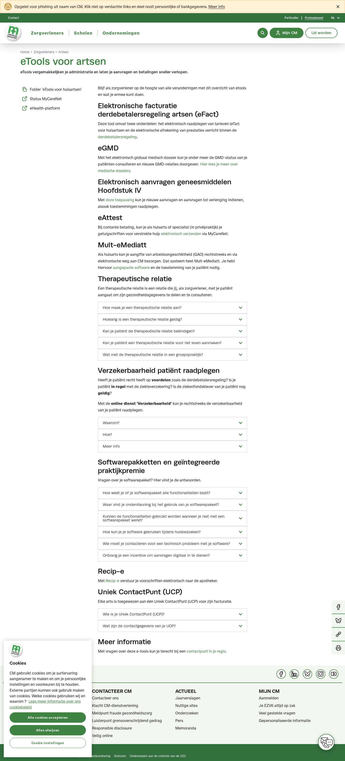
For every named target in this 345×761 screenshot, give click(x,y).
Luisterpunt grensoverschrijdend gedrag (127, 720)
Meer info (216, 6)
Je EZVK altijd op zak (277, 705)
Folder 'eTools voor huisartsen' (56, 89)
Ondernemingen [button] (121, 33)
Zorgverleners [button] (47, 33)
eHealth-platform (45, 108)
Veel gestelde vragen (277, 713)
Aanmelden (269, 698)
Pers (179, 720)
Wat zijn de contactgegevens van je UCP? (139, 626)
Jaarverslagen (187, 698)
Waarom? (111, 423)
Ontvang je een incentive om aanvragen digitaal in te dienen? (156, 555)
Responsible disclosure (112, 728)
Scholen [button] (83, 33)
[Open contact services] (326, 742)
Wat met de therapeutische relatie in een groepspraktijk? (153, 355)
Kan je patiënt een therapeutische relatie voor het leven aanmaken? (162, 343)
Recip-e (112, 580)
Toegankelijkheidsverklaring (92, 755)
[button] (338, 634)
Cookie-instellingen (47, 742)
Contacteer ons (105, 698)
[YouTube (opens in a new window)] (333, 674)
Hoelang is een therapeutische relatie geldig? (142, 319)
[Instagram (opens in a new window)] (320, 674)
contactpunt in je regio (206, 651)
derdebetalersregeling (117, 136)
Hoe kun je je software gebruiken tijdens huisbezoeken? (152, 532)
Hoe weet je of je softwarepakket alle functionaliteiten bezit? (156, 493)
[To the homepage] (13, 33)
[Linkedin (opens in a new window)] (294, 674)
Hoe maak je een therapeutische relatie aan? (142, 308)
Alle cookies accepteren (48, 717)
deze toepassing (120, 199)
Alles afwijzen (47, 730)
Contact (13, 17)
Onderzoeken (186, 713)
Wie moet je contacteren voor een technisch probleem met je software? (166, 544)
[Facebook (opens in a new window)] (281, 674)
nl (333, 18)
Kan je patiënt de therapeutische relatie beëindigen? (149, 331)
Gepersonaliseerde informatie (284, 720)
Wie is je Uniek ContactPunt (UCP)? (134, 614)
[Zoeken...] (262, 33)
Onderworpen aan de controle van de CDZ (158, 755)
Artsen (63, 52)
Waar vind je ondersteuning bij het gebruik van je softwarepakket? (161, 505)
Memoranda (185, 728)
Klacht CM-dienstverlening (115, 705)
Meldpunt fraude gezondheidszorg (122, 713)
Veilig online (102, 735)
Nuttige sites (186, 705)
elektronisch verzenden (181, 233)
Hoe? (107, 435)
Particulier (291, 17)
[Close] (338, 6)
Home (24, 52)
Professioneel (314, 17)
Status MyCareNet (46, 98)
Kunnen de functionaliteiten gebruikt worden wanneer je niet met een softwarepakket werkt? (163, 518)
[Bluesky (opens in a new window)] (307, 674)
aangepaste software (132, 267)
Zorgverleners (44, 52)
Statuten (120, 755)
